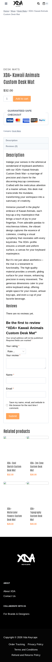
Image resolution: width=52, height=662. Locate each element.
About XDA (9, 591)
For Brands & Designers (16, 614)
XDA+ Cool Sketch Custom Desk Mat (14, 466)
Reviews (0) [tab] (11, 146)
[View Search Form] (38, 3)
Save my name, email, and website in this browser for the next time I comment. (26, 405)
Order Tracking (17, 644)
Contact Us (9, 596)
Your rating (12, 346)
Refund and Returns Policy (26, 655)
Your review (13, 355)
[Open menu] (5, 3)
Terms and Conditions (26, 649)
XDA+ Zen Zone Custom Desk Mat (36, 466)
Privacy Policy (35, 644)
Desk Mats (11, 69)
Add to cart (22, 98)
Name (10, 374)
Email (10, 388)
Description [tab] (11, 140)
